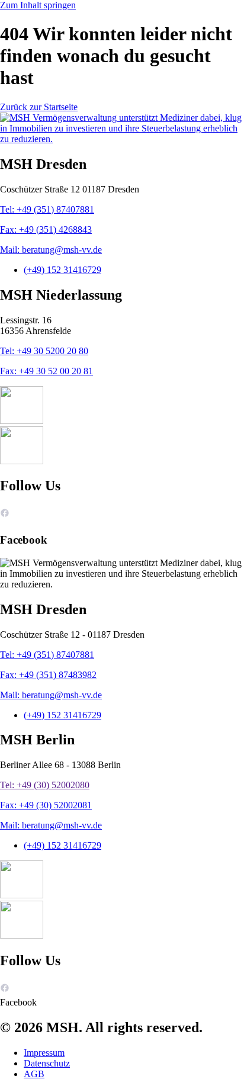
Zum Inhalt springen (38, 5)
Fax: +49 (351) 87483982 (48, 675)
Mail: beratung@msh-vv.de (51, 250)
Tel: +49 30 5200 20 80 (44, 351)
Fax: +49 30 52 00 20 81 (46, 371)
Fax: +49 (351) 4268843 (46, 229)
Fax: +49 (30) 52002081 (46, 805)
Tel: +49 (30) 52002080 (44, 785)
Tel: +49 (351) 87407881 (47, 209)
